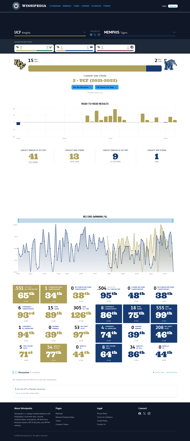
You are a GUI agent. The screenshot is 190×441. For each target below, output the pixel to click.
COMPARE (85, 6)
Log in (18, 393)
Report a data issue (96, 93)
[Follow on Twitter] (95, 35)
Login (164, 6)
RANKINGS (67, 6)
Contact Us (101, 424)
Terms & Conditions (105, 417)
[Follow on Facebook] (91, 35)
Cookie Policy (102, 421)
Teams (58, 421)
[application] (95, 124)
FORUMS (107, 6)
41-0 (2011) (33, 162)
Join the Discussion (81, 87)
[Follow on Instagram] (99, 35)
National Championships (65, 417)
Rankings (59, 413)
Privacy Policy (102, 413)
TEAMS (76, 6)
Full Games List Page (105, 87)
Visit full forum (171, 372)
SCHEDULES (96, 6)
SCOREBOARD (55, 6)
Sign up (173, 6)
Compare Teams (62, 424)
